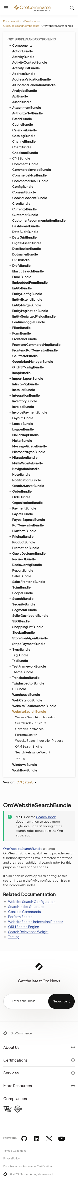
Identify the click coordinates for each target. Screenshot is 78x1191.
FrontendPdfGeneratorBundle (35, 350)
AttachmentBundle (26, 107)
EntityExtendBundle (27, 299)
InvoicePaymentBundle (29, 412)
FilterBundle (21, 327)
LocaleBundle (22, 423)
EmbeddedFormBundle (30, 282)
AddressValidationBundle (31, 79)
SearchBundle (22, 598)
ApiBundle (20, 96)
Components (22, 45)
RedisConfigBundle (27, 565)
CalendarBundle (24, 130)
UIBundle (19, 689)
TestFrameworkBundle (29, 666)
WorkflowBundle (24, 770)
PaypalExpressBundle (28, 519)
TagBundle (20, 655)
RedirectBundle (24, 559)
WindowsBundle (24, 764)
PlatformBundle (24, 531)
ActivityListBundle (26, 68)
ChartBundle (21, 147)
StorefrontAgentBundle (30, 638)
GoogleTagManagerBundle (32, 361)
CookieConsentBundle (29, 198)
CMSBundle (21, 158)
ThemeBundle (22, 672)
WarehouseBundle (26, 694)
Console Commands (29, 729)
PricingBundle (22, 536)
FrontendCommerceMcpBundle (36, 344)
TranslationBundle (26, 677)
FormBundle (21, 333)
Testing (20, 758)
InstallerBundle (23, 390)
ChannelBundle (24, 141)
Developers (31, 21)
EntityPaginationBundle (30, 311)
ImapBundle (21, 373)
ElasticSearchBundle (28, 271)
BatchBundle (22, 119)
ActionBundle (22, 51)
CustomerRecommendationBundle (39, 220)
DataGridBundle (24, 237)
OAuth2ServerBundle (28, 486)
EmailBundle (21, 277)
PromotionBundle (25, 548)
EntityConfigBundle (27, 294)
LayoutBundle (22, 418)
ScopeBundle (22, 593)
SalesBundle (21, 576)
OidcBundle (21, 497)
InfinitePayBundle (25, 384)
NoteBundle (21, 474)
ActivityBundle (23, 57)
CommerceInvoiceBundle (31, 169)
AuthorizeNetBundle (27, 113)
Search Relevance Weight (32, 752)
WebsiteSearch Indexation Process (39, 740)
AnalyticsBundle (24, 90)
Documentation (12, 21)
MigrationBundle (24, 457)
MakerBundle (22, 440)
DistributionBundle (26, 248)
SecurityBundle (23, 604)
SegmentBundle (24, 610)
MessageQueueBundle (29, 446)
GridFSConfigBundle (28, 367)
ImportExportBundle (27, 378)
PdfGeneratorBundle (28, 525)
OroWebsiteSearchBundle (22, 848)
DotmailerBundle (25, 254)
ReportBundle (22, 570)
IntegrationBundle (26, 395)
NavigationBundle (26, 469)
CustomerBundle (25, 215)
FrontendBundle (24, 339)
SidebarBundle (23, 632)
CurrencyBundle (24, 209)
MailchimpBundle (25, 435)
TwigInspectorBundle (28, 683)
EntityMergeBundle (26, 305)
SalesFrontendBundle (28, 581)
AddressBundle (23, 73)
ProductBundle (23, 542)
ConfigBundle (22, 186)
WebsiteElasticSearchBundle (34, 706)
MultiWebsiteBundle (27, 463)
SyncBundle (21, 649)
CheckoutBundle (25, 152)
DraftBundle (21, 265)
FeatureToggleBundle (28, 322)
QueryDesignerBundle (29, 553)
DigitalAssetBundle (26, 243)
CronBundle (21, 203)
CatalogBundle (23, 136)
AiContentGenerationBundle (34, 85)
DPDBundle (21, 260)
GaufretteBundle (25, 356)
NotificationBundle (26, 480)
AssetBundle (21, 102)
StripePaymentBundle (28, 644)
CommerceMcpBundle (29, 175)
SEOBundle (21, 621)
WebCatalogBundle (27, 700)
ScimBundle (21, 587)
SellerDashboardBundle (30, 615)
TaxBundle (20, 661)
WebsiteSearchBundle (29, 711)
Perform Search (26, 735)
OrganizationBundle (27, 502)
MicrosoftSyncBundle (28, 452)
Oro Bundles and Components (21, 25)
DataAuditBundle (25, 232)
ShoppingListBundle (27, 627)
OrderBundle (22, 491)
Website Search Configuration (35, 717)
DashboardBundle (26, 226)
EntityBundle (22, 288)
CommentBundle (25, 164)
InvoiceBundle (23, 406)
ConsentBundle (24, 192)
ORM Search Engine (28, 746)
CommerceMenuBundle (30, 181)
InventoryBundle (24, 401)
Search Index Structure (30, 723)
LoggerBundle (23, 429)
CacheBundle (22, 124)
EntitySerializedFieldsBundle (34, 316)
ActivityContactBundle (29, 62)
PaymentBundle (24, 508)
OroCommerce (21, 1033)
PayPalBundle (22, 514)
